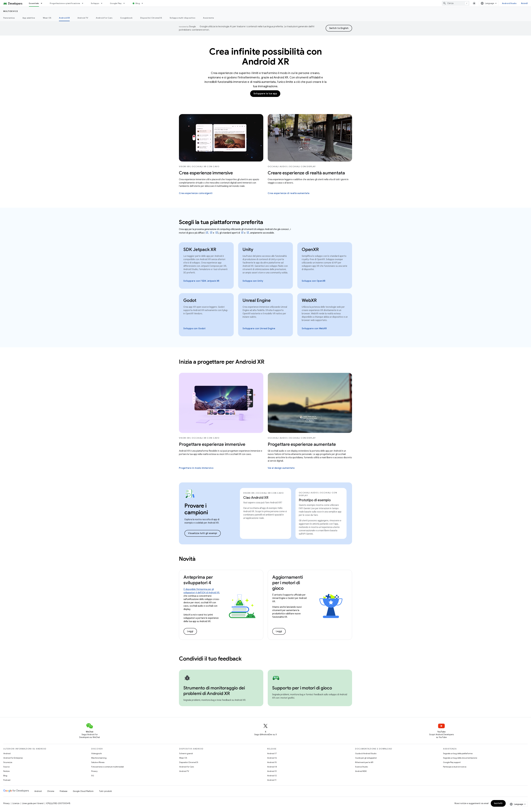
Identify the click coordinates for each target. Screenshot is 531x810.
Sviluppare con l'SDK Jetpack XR (201, 281)
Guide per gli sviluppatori (366, 758)
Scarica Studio (361, 766)
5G (92, 775)
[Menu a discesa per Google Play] (125, 3)
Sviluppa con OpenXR (314, 281)
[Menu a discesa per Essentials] (42, 3)
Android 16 (272, 758)
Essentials (34, 3)
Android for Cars (104, 18)
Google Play (116, 3)
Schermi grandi (186, 753)
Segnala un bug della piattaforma (458, 753)
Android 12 (272, 775)
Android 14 (272, 766)
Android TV (82, 18)
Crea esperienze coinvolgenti (195, 193)
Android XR (64, 18)
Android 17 (272, 753)
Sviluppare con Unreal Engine (259, 328)
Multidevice (10, 11)
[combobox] (455, 3)
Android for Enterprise (13, 758)
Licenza (15, 803)
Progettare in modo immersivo (196, 468)
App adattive (28, 18)
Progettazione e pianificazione (65, 3)
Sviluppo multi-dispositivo (182, 18)
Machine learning (98, 758)
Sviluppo (95, 3)
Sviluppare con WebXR (314, 328)
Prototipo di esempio (315, 500)
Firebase (63, 791)
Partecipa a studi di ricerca (454, 766)
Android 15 (272, 762)
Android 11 (271, 780)
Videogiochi (96, 753)
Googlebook (126, 18)
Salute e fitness (97, 762)
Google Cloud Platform (83, 791)
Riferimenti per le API (364, 762)
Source (6, 766)
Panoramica (9, 18)
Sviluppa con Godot (194, 328)
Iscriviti (498, 803)
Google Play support (452, 762)
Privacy (94, 771)
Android (7, 753)
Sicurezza (7, 762)
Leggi (190, 631)
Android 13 (272, 771)
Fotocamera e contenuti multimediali (107, 766)
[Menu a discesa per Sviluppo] (103, 3)
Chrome (50, 791)
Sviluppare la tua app (265, 93)
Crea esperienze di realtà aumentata (288, 193)
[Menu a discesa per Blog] (143, 3)
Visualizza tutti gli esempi (202, 533)
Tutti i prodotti (105, 791)
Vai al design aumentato (281, 468)
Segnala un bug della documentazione (460, 758)
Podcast (6, 780)
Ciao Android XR (255, 498)
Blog (138, 3)
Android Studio (509, 3)
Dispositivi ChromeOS (151, 18)
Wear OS (47, 18)
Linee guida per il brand (32, 803)
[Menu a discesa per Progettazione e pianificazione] (84, 3)
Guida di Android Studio (365, 753)
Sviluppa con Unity (253, 281)
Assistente (208, 18)
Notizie (6, 771)
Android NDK (361, 771)
